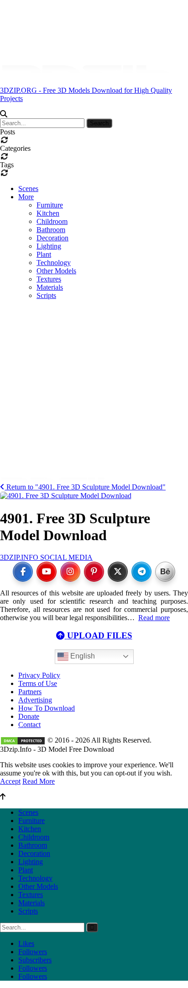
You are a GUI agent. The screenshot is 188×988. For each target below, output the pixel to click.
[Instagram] (70, 572)
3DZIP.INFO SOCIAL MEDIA (46, 557)
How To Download (46, 708)
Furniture (50, 205)
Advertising (35, 700)
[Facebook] (23, 572)
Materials (31, 903)
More (26, 197)
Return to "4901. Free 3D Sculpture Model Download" (85, 487)
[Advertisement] (94, 349)
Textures (30, 894)
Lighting (49, 246)
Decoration (52, 238)
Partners (30, 692)
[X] (118, 572)
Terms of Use (37, 683)
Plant (44, 254)
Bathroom (51, 230)
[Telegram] (141, 572)
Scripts (28, 911)
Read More (38, 781)
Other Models (38, 886)
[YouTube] (47, 572)
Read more (154, 617)
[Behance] (165, 572)
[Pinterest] (94, 572)
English (81, 656)
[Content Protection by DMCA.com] (23, 740)
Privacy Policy (39, 675)
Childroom (52, 221)
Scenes (28, 188)
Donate (28, 716)
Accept (10, 781)
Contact (29, 724)
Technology (35, 878)
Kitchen (48, 213)
